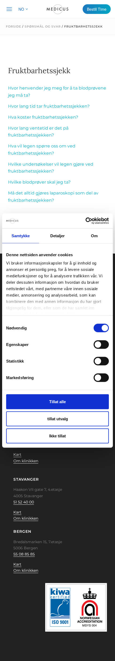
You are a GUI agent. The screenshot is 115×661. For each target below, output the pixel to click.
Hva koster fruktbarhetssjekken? (43, 117)
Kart (17, 454)
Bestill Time (96, 9)
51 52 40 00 (23, 502)
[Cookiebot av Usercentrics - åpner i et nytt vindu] (85, 220)
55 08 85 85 (24, 554)
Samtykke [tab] (20, 235)
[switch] (101, 344)
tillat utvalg (57, 418)
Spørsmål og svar (43, 26)
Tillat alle (57, 401)
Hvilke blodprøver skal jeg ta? (39, 182)
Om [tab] (94, 235)
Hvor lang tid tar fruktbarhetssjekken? (49, 106)
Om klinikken (25, 460)
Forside (13, 26)
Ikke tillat (57, 435)
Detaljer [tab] (57, 235)
